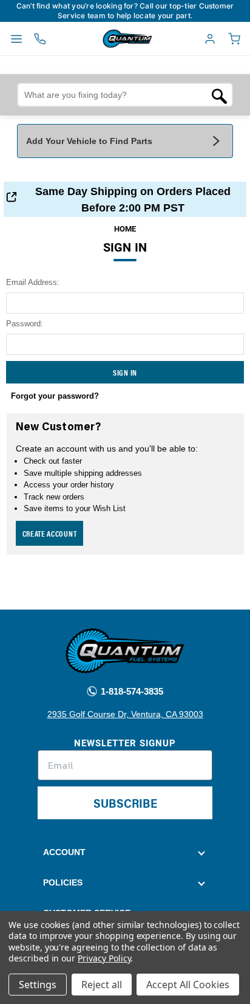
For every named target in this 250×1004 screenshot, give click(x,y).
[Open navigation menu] (16, 38)
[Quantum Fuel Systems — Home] (99, 38)
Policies (63, 882)
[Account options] (210, 39)
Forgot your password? (55, 396)
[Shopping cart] (234, 39)
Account (64, 852)
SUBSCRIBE (125, 802)
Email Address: (32, 282)
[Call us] (40, 39)
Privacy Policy (104, 958)
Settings (37, 984)
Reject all (101, 984)
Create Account (49, 533)
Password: (24, 324)
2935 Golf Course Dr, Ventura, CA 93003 (125, 714)
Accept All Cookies (187, 984)
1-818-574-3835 (130, 691)
